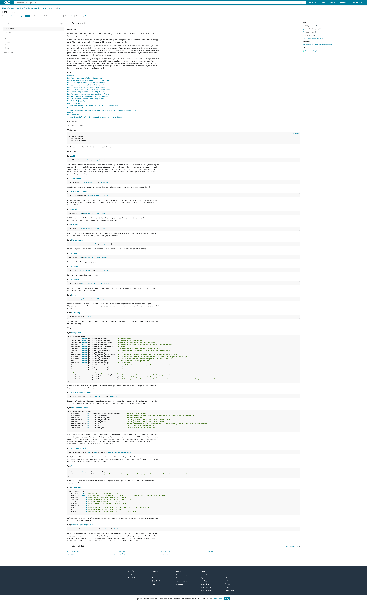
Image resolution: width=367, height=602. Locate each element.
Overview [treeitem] (8, 33)
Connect (228, 571)
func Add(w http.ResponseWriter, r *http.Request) (85, 78)
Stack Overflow (157, 581)
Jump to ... (7, 24)
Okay (227, 599)
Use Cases (131, 575)
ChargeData (76, 333)
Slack (226, 581)
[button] (303, 26)
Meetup (227, 587)
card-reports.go (166, 554)
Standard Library (181, 575)
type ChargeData (73, 103)
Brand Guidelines (205, 587)
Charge (100, 396)
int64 (84, 340)
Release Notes (204, 584)
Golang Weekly (229, 590)
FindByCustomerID (79, 448)
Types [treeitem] (7, 48)
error (109, 270)
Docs (331, 3)
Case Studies (132, 578)
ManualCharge (77, 240)
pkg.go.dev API (181, 584)
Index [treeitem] (7, 36)
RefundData (76, 487)
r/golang (227, 584)
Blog (201, 578)
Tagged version (309, 32)
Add (73, 156)
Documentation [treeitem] (10, 29)
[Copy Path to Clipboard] (59, 8)
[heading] (8, 2)
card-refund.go (119, 554)
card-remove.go (167, 551)
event (102, 529)
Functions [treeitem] (8, 45)
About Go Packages (182, 581)
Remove (74, 266)
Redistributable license (311, 29)
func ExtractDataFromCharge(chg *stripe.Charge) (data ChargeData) (95, 105)
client (104, 195)
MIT (60, 16)
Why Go (311, 3)
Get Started (157, 571)
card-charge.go (119, 551)
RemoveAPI (76, 279)
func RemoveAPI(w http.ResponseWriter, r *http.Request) (87, 96)
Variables (70, 76)
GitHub (227, 578)
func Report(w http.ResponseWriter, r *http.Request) (86, 99)
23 (69, 16)
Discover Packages (8, 8)
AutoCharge (76, 178)
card (56, 8)
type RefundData (73, 115)
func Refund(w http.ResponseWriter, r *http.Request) (86, 92)
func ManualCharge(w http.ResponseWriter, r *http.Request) (88, 89)
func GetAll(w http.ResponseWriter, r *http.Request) (85, 85)
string (103, 270)
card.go (210, 551)
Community (356, 3)
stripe (95, 396)
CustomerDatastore (79, 408)
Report (74, 295)
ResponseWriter (86, 160)
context (91, 195)
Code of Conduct (205, 590)
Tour (153, 578)
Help (153, 584)
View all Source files (292, 546)
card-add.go (71, 554)
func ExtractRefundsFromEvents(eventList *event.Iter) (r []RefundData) (96, 117)
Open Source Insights (311, 51)
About (202, 571)
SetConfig (75, 313)
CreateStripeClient (79, 191)
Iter (105, 529)
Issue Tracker (204, 581)
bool (83, 344)
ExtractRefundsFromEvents (82, 525)
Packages (343, 3)
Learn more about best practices (313, 38)
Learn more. (218, 599)
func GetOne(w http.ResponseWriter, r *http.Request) (86, 87)
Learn (323, 3)
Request (101, 160)
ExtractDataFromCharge (81, 392)
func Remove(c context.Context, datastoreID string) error (88, 94)
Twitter (227, 575)
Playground (155, 575)
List (72, 466)
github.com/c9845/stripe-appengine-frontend (31, 8)
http (78, 160)
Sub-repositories (181, 578)
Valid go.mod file (309, 26)
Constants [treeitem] (8, 39)
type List (70, 112)
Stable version (309, 35)
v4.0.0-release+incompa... (13, 16)
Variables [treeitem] (8, 42)
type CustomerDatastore (76, 108)
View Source (295, 133)
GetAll (74, 209)
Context (97, 195)
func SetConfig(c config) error (78, 101)
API (108, 195)
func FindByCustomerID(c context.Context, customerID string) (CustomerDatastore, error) (103, 110)
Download (203, 575)
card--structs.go (73, 551)
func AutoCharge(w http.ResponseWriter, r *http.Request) (88, 80)
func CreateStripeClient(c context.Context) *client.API (86, 83)
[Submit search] (304, 2)
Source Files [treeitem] (8, 52)
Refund (74, 253)
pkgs (50, 8)
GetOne (74, 225)
